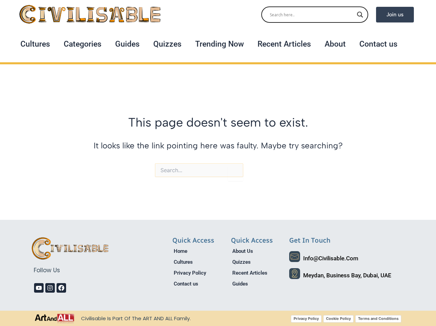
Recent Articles (284, 44)
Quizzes (167, 44)
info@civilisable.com (330, 258)
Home (180, 251)
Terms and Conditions (378, 318)
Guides (127, 44)
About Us (242, 251)
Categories (83, 44)
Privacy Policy (190, 273)
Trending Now (219, 44)
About (335, 44)
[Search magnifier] (360, 14)
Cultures (35, 44)
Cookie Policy (338, 318)
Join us (395, 14)
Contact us (378, 44)
